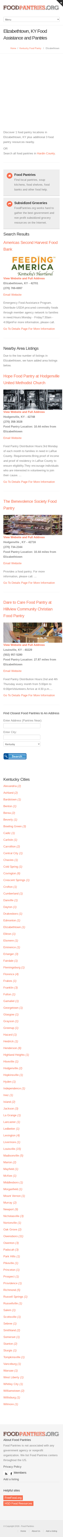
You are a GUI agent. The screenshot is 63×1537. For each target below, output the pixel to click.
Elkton (9, 933)
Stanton (10, 1343)
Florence (11, 974)
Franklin (10, 987)
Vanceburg (12, 1363)
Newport (10, 1209)
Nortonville (12, 1222)
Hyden (9, 1081)
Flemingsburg (14, 967)
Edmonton (11, 920)
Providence (12, 1283)
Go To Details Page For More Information (29, 328)
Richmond (11, 1290)
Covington (11, 873)
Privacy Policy (12, 1466)
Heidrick (10, 1041)
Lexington (11, 1135)
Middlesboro (13, 1182)
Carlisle (10, 839)
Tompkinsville (14, 1357)
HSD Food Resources (18, 1503)
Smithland (11, 1330)
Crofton (10, 886)
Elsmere (10, 940)
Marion (9, 1162)
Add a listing (11, 1479)
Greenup (10, 1028)
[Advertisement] (31, 86)
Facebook (11, 1473)
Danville (10, 900)
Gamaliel (11, 1001)
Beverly (10, 819)
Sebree (10, 1323)
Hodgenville (12, 1068)
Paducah (11, 1249)
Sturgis (10, 1350)
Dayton (10, 907)
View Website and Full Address (24, 278)
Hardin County (46, 153)
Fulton (9, 994)
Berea (9, 813)
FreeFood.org (13, 1497)
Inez (8, 1095)
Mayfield (10, 1169)
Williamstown (13, 1390)
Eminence (11, 947)
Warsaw (10, 1370)
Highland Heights (16, 1054)
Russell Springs (15, 1296)
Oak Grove (12, 1229)
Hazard (10, 1034)
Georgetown (13, 1007)
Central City (13, 853)
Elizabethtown (14, 927)
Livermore (11, 1142)
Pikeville (10, 1263)
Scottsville (12, 1316)
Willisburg (11, 1397)
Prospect (11, 1276)
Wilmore (10, 1404)
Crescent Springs (16, 880)
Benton (9, 806)
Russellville (12, 1303)
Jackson (10, 1108)
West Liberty (13, 1377)
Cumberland (13, 893)
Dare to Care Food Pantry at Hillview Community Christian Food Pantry (27, 609)
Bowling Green (14, 826)
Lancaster (11, 1122)
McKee (9, 1175)
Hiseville (10, 1061)
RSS (5, 1473)
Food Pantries (31, 10)
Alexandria (12, 786)
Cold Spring (12, 866)
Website (16, 294)
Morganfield (12, 1189)
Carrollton (11, 846)
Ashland (10, 792)
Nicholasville (13, 1216)
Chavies (10, 860)
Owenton (11, 1243)
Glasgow (11, 1014)
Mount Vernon (14, 1196)
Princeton (11, 1269)
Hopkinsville (13, 1075)
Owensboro (13, 1236)
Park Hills (11, 1256)
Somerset (11, 1337)
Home (13, 48)
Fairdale (10, 960)
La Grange (12, 1115)
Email (6, 294)
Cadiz (9, 833)
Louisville (12, 1148)
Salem (9, 1310)
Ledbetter (11, 1128)
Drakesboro (12, 913)
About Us (36, 1531)
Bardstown (12, 799)
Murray (10, 1202)
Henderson (12, 1048)
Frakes (9, 981)
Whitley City (13, 1384)
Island (9, 1101)
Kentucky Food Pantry (30, 48)
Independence (14, 1088)
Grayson (10, 1021)
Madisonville (13, 1155)
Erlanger (10, 954)
